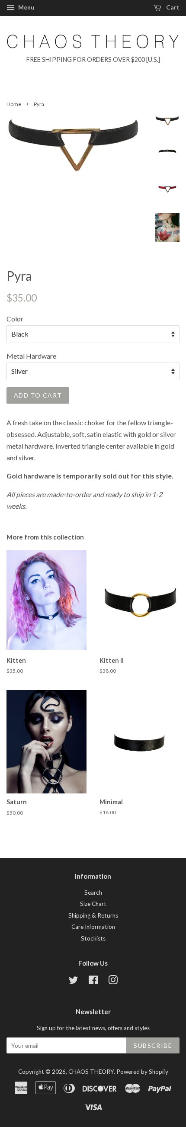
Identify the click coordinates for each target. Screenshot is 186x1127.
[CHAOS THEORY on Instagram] (113, 981)
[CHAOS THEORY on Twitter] (73, 981)
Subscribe (153, 1045)
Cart (172, 7)
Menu (25, 7)
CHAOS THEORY (91, 1071)
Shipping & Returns (93, 915)
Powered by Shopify (142, 1071)
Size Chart (93, 903)
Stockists (93, 938)
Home (13, 104)
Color (14, 319)
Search (93, 892)
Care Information (93, 926)
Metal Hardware (31, 356)
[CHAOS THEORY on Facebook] (93, 981)
